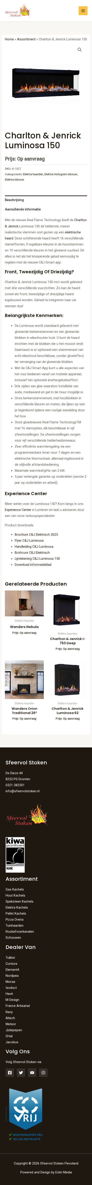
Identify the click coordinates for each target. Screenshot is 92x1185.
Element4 (12, 970)
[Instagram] (43, 1072)
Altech (10, 1018)
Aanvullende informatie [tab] (23, 209)
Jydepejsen (14, 1030)
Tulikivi (10, 958)
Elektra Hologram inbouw (60, 174)
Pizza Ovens (15, 920)
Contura (11, 964)
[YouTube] (32, 1072)
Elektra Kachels (17, 907)
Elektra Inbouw (14, 179)
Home (9, 39)
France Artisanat (18, 1006)
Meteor (11, 1024)
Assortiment (26, 39)
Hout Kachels (15, 895)
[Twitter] (21, 1072)
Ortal (9, 1036)
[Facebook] (10, 1072)
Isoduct (11, 988)
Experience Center (18, 510)
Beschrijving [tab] (14, 200)
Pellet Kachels (16, 913)
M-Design (12, 1000)
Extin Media (63, 1172)
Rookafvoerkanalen (20, 932)
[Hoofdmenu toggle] (83, 10)
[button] (80, 50)
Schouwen (13, 938)
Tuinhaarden (14, 926)
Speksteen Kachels (19, 901)
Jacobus (12, 1042)
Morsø (10, 982)
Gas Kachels (15, 889)
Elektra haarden (33, 174)
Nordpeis (12, 976)
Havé (9, 994)
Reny (9, 1012)
